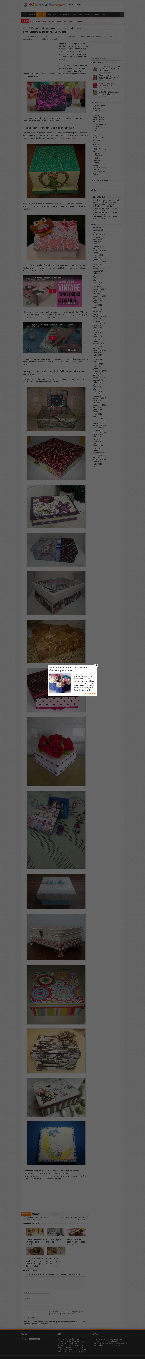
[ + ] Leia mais (90, 694)
